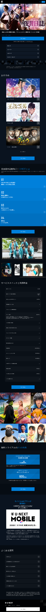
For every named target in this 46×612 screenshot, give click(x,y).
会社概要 (9, 605)
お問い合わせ (18, 605)
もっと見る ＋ (23, 151)
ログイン (43, 1)
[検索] (40, 2)
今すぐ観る (23, 38)
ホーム (6, 605)
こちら (31, 41)
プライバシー (13, 605)
